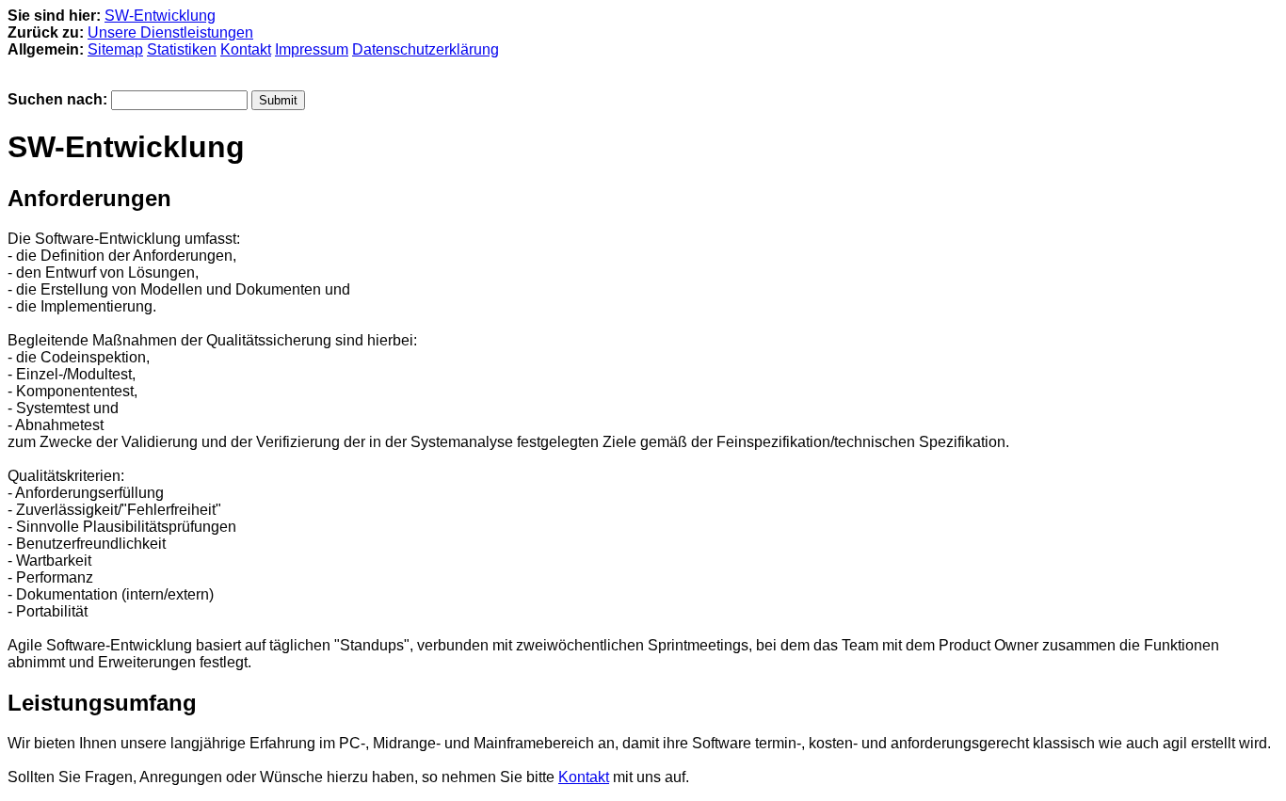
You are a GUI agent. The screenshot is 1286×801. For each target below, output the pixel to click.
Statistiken (182, 49)
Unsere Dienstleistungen (170, 32)
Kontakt (245, 49)
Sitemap (115, 49)
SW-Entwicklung (160, 16)
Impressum (311, 49)
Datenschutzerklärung (425, 49)
